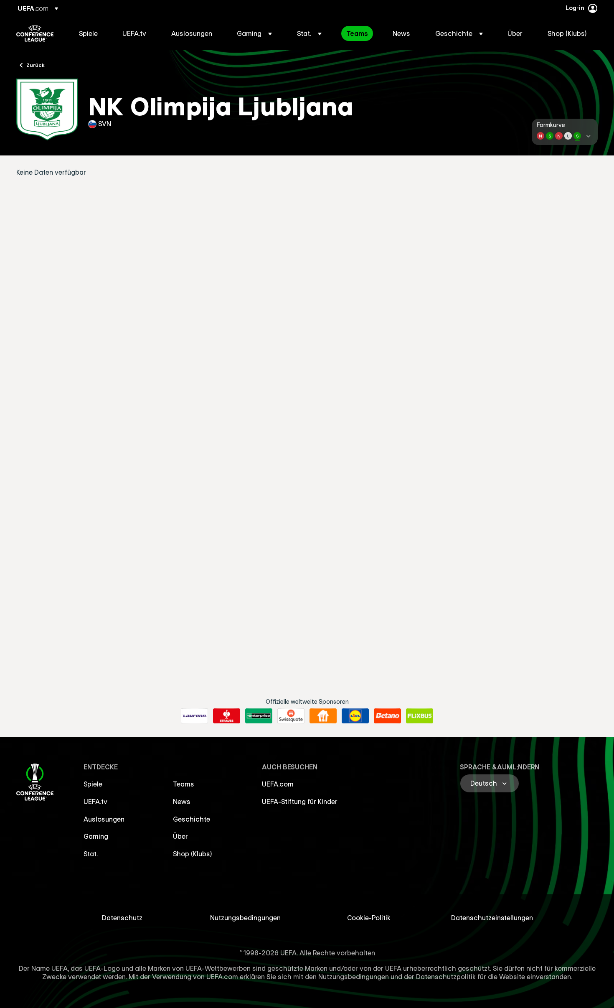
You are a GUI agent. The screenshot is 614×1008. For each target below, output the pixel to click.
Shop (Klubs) (192, 854)
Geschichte (191, 819)
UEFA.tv (95, 801)
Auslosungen (104, 819)
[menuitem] (90, 33)
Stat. (91, 854)
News (181, 801)
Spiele (93, 784)
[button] (254, 33)
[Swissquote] (290, 715)
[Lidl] (355, 715)
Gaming (96, 836)
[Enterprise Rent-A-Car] (258, 715)
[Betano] (387, 715)
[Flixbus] (419, 715)
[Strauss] (226, 715)
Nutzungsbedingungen (245, 917)
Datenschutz (122, 917)
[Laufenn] (194, 715)
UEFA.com (278, 784)
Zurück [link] (35, 65)
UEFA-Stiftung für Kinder (299, 801)
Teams (183, 784)
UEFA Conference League (34, 33)
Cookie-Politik (369, 917)
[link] (88, 33)
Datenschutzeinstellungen (492, 917)
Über (180, 836)
